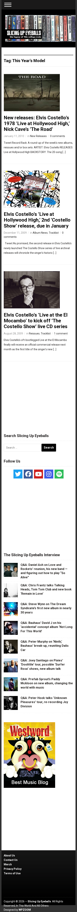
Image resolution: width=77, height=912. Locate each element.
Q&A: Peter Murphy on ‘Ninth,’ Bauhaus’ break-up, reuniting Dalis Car (45, 646)
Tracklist (54, 232)
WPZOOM (25, 909)
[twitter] (17, 474)
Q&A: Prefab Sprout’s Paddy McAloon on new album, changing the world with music (47, 683)
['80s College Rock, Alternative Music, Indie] (40, 28)
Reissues (34, 333)
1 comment (61, 333)
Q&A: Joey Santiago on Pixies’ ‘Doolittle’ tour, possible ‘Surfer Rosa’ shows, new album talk (43, 665)
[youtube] (38, 474)
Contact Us (11, 859)
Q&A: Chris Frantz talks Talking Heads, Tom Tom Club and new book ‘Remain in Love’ (46, 589)
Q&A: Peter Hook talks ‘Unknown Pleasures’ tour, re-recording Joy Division (44, 702)
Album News (40, 232)
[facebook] (28, 474)
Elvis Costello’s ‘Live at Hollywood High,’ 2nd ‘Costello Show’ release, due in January (37, 219)
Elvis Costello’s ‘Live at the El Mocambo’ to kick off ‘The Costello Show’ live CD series (35, 320)
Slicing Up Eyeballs (39, 901)
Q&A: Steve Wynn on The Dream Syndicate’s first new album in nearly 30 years (46, 608)
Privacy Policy (12, 868)
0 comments (57, 136)
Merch (8, 864)
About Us (9, 855)
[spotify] (59, 474)
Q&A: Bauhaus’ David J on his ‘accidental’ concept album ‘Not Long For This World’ (47, 627)
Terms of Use (12, 873)
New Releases (38, 136)
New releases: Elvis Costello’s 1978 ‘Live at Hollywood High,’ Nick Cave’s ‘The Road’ (37, 123)
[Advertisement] (38, 396)
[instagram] (48, 474)
